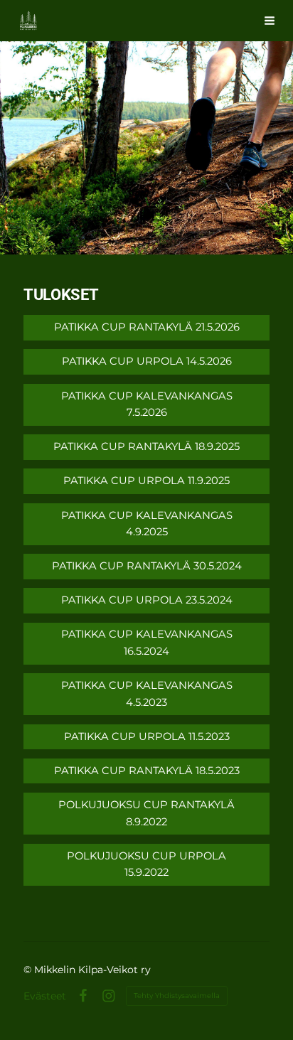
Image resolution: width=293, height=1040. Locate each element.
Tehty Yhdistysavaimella (177, 995)
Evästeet (44, 996)
